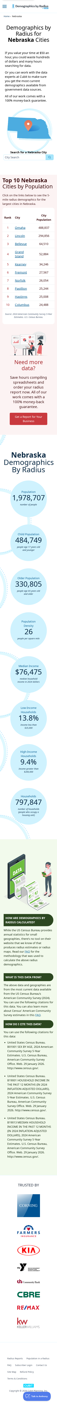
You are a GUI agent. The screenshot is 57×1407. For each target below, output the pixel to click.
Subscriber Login (23, 1365)
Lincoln (20, 236)
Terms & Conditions (17, 1378)
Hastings (21, 297)
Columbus (22, 305)
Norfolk (20, 280)
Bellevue (21, 244)
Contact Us (41, 1365)
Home (7, 16)
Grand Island (19, 254)
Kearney (20, 264)
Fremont (21, 272)
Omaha (20, 228)
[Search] (50, 157)
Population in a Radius (37, 1358)
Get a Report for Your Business (28, 419)
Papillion (21, 288)
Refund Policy (27, 1371)
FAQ (27, 951)
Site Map (11, 1371)
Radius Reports (15, 1358)
